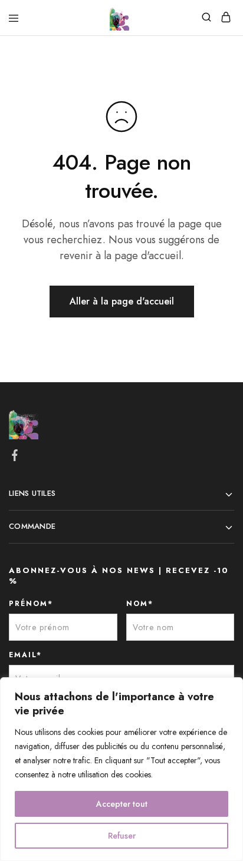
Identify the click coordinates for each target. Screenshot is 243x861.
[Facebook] (15, 457)
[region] (121, 769)
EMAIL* (25, 655)
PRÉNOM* (31, 603)
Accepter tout (121, 804)
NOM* (139, 603)
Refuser (122, 836)
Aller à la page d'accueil (122, 301)
